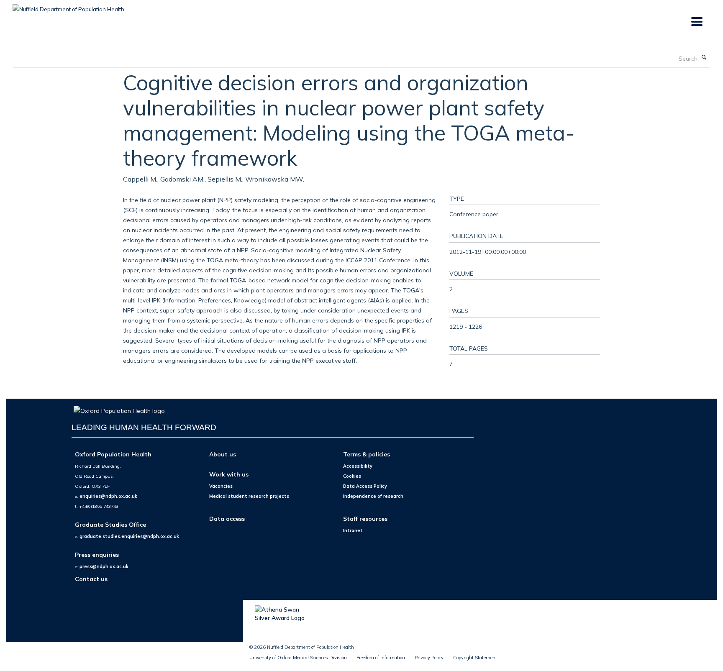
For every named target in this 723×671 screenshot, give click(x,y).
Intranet (353, 530)
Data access (227, 518)
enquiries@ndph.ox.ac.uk (108, 496)
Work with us (229, 474)
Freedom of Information (380, 658)
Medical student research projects (249, 496)
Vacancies (221, 486)
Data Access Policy (365, 486)
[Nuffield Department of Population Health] (68, 6)
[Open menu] (696, 22)
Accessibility (357, 466)
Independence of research (373, 496)
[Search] (704, 57)
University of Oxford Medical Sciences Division (298, 658)
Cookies (352, 476)
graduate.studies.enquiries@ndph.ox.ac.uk (129, 536)
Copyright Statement (475, 658)
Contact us (91, 578)
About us (222, 454)
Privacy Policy (429, 658)
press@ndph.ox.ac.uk (103, 566)
